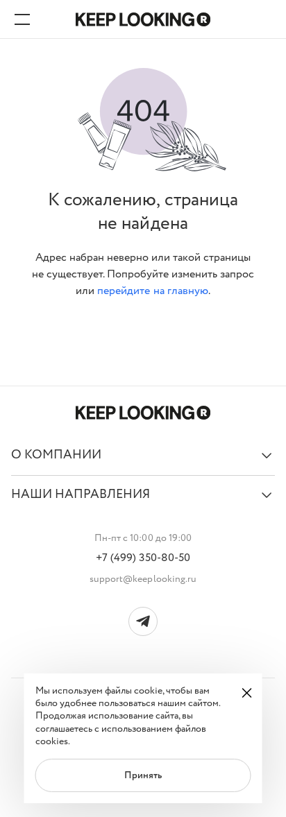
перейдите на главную (152, 291)
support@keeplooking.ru (143, 579)
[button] (143, 461)
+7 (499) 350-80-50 (143, 558)
